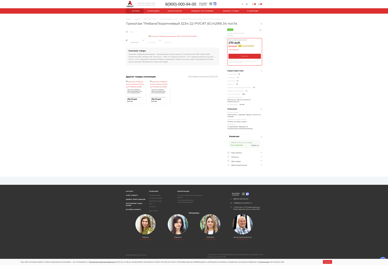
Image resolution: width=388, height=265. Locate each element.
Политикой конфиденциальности (102, 262)
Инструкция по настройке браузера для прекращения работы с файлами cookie (235, 254)
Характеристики (235, 71)
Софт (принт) (132, 195)
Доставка (236, 161)
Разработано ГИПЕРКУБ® (217, 257)
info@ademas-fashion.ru (242, 203)
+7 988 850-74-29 (145, 240)
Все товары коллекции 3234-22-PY (203, 76)
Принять (327, 262)
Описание (232, 109)
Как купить (236, 153)
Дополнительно (239, 165)
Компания (153, 191)
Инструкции (264, 262)
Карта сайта (153, 210)
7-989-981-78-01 (210, 240)
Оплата (235, 157)
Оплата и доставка (155, 198)
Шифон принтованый (135, 199)
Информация (183, 191)
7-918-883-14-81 (178, 240)
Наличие (234, 136)
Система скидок (154, 195)
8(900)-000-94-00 (180, 4)
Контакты (152, 206)
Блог (150, 204)
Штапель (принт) (133, 209)
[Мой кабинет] (247, 4)
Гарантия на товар (155, 201)
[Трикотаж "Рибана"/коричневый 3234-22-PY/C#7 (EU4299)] (173, 36)
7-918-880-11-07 (243, 240)
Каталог (129, 191)
